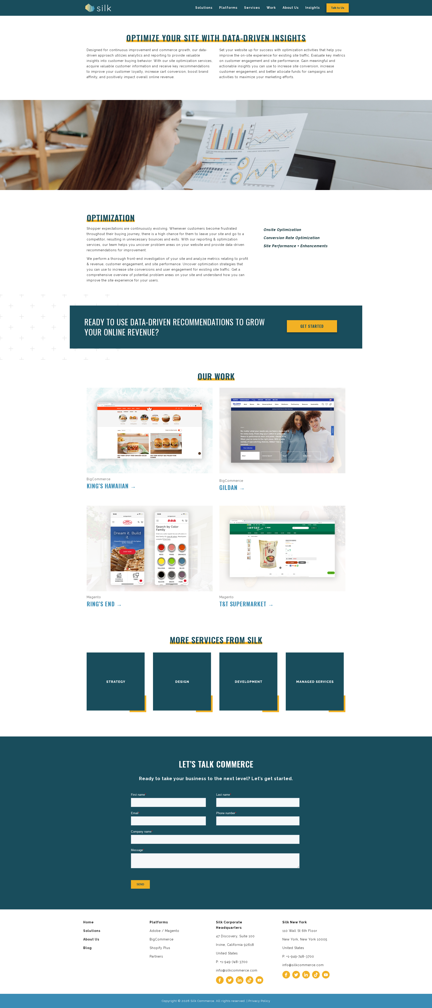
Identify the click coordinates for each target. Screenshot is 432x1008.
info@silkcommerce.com (236, 970)
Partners (156, 956)
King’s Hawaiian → (111, 486)
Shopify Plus (160, 948)
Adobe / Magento (164, 931)
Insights (312, 7)
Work (271, 7)
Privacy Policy (259, 1001)
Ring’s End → (104, 604)
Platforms (228, 7)
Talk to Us (337, 7)
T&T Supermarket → (246, 604)
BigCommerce (161, 939)
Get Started (312, 326)
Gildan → (232, 487)
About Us (291, 7)
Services (252, 7)
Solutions (203, 7)
